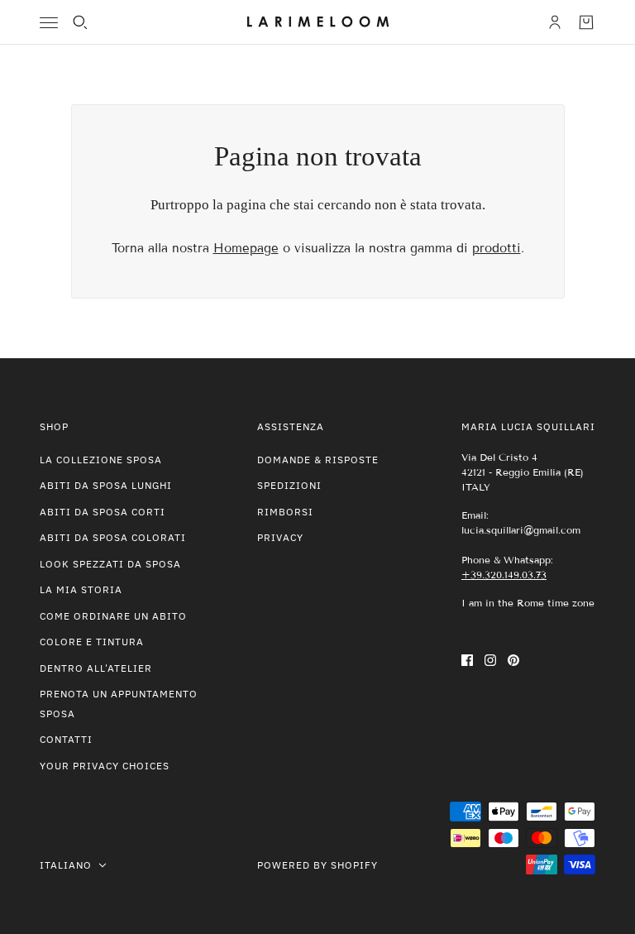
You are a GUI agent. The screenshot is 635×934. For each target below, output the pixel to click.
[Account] (555, 22)
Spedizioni (289, 485)
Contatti (66, 739)
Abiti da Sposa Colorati (113, 537)
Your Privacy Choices (104, 765)
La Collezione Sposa (101, 459)
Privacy (280, 537)
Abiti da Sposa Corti (102, 511)
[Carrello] (586, 22)
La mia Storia (81, 589)
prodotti (496, 248)
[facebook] (467, 660)
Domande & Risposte (318, 459)
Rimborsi (285, 511)
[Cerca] (80, 22)
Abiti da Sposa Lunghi (106, 485)
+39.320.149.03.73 (504, 574)
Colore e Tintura (92, 641)
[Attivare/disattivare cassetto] (49, 22)
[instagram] (490, 660)
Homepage (246, 248)
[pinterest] (513, 660)
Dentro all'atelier (96, 668)
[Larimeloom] (318, 22)
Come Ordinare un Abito (113, 616)
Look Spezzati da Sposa (110, 564)
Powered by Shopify (317, 865)
